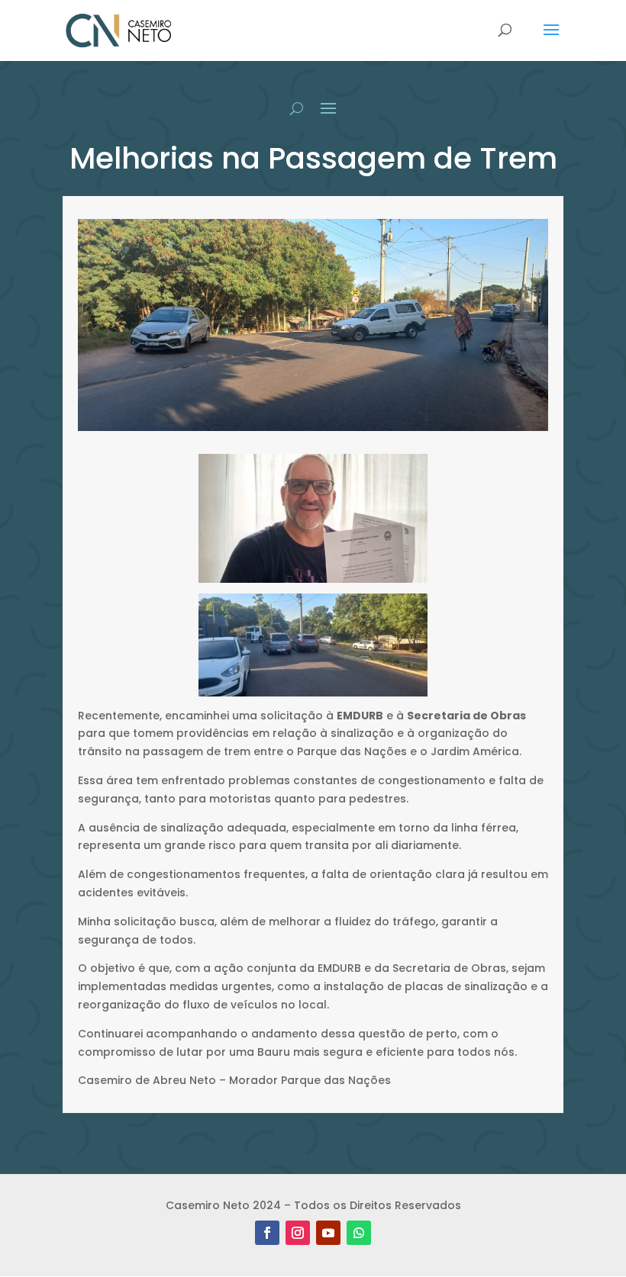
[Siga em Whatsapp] (359, 1233)
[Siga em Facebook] (267, 1233)
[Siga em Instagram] (298, 1233)
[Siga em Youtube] (328, 1233)
